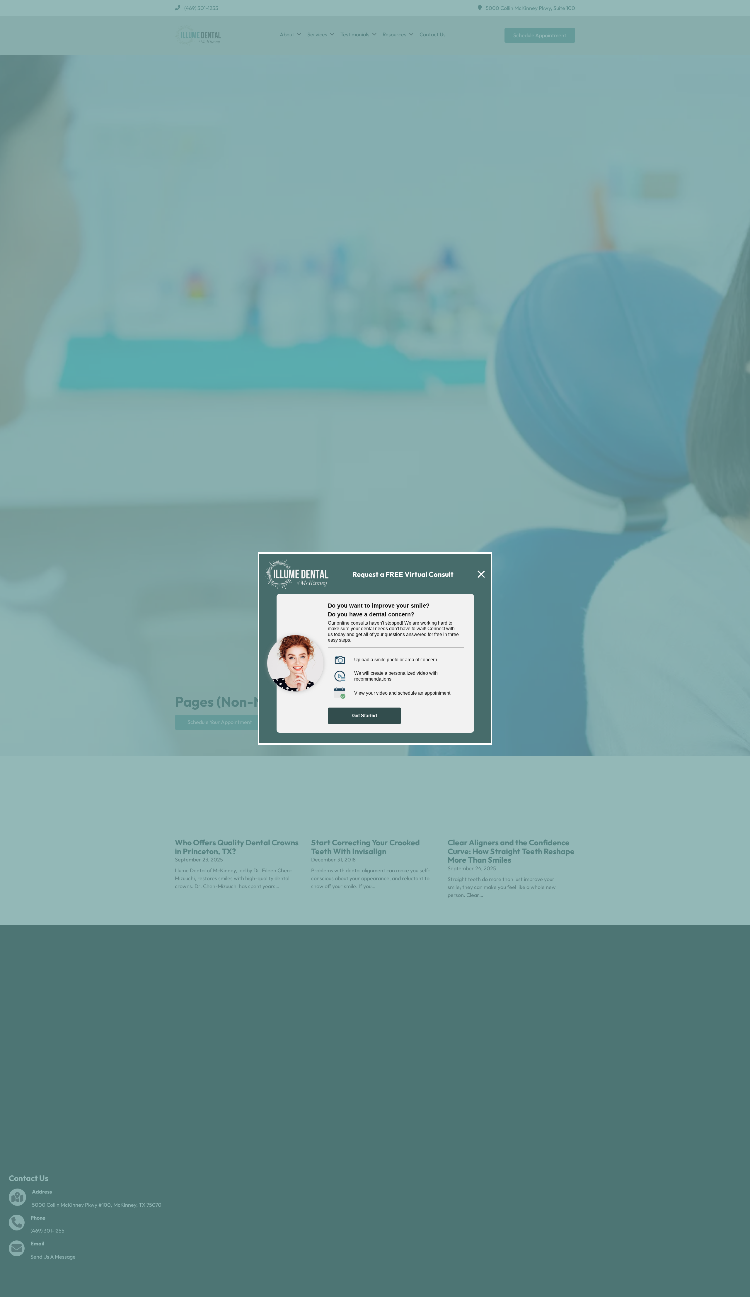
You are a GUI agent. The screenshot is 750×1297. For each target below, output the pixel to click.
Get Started (364, 715)
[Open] (481, 574)
